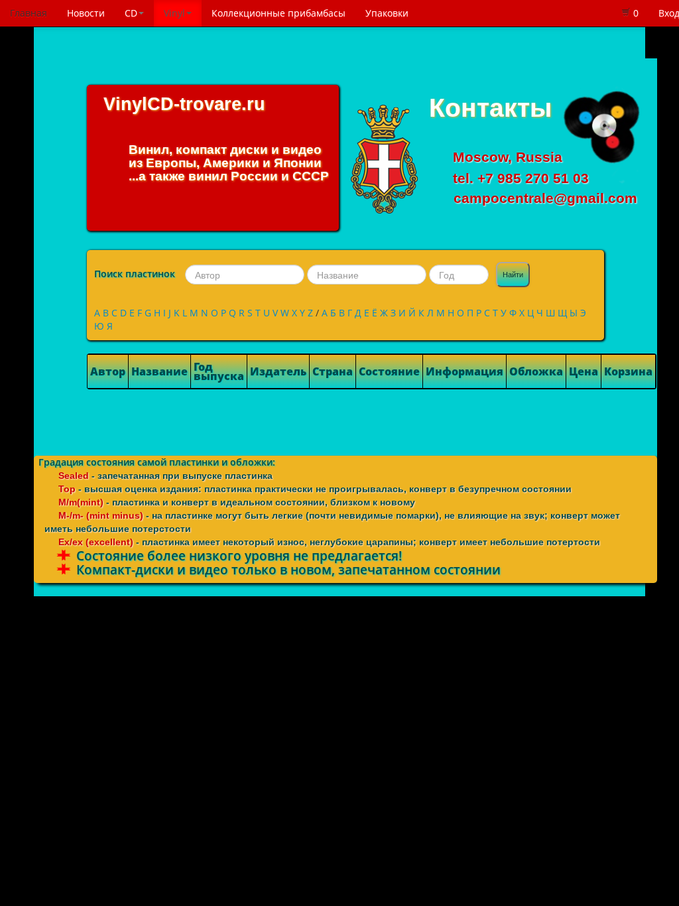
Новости (86, 13)
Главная (28, 13)
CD (131, 13)
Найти (513, 274)
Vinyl (174, 13)
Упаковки (386, 13)
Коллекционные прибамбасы (278, 13)
